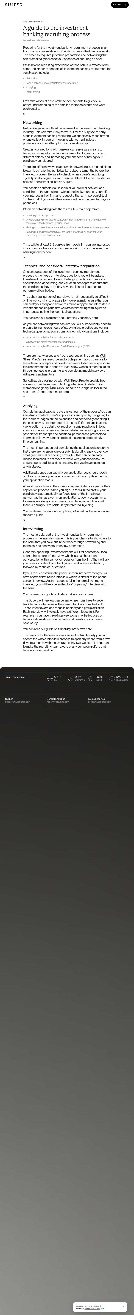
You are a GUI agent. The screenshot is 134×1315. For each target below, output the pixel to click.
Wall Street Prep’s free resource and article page (64, 357)
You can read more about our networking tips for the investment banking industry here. (66, 250)
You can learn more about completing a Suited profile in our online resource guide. (66, 513)
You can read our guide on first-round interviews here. (58, 594)
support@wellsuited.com (17, 701)
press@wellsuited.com (99, 701)
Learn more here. (58, 392)
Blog (25, 22)
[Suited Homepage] (13, 4)
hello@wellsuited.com (58, 701)
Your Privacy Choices (92, 1309)
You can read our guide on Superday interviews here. (58, 629)
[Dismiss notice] (123, 1306)
